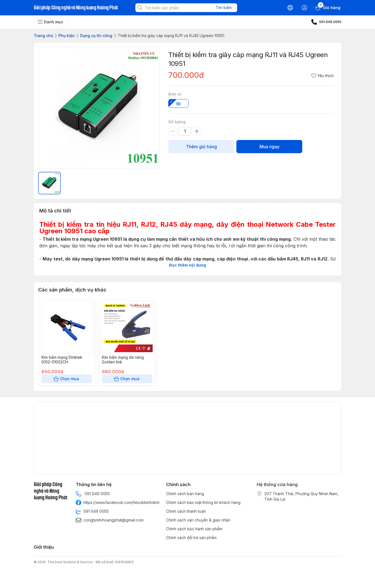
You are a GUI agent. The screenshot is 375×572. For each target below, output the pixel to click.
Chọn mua (69, 378)
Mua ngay (269, 146)
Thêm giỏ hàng (201, 146)
